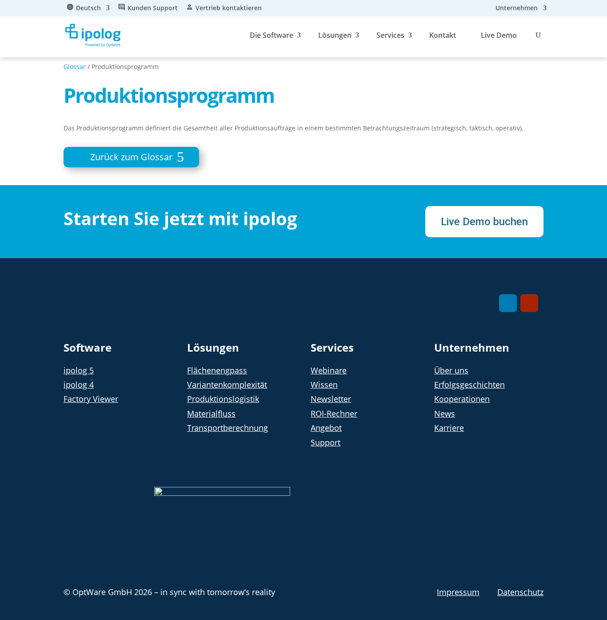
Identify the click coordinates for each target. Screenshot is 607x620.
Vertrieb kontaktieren (229, 8)
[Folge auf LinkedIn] (508, 303)
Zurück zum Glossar (131, 157)
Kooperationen (462, 398)
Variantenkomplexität (227, 384)
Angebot (326, 427)
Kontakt (442, 35)
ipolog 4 (79, 384)
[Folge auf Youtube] (529, 303)
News (444, 413)
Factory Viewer (91, 398)
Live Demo (499, 35)
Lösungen (334, 35)
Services (390, 35)
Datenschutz (520, 592)
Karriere (449, 427)
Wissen (324, 384)
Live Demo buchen (484, 221)
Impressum (458, 592)
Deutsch (88, 8)
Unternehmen (516, 8)
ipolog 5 (79, 370)
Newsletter (331, 398)
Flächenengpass (217, 370)
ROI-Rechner (334, 413)
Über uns (451, 370)
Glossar (75, 66)
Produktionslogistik (223, 398)
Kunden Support (153, 8)
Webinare (329, 370)
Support (325, 442)
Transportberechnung (227, 427)
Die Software (271, 35)
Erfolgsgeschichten (469, 384)
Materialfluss (211, 413)
